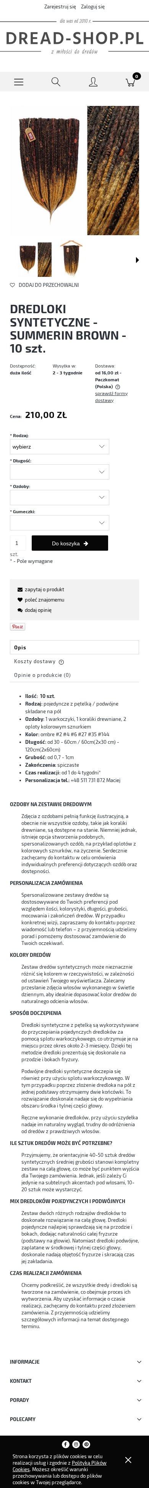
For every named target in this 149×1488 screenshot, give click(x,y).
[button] (18, 81)
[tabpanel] (74, 1017)
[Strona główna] (74, 36)
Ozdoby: (20, 486)
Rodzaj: (19, 435)
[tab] (74, 647)
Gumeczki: (22, 511)
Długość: (20, 460)
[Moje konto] (93, 83)
